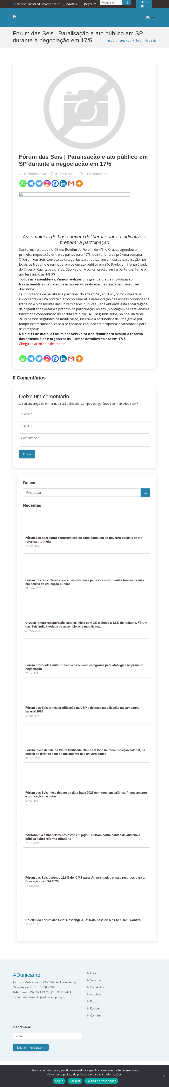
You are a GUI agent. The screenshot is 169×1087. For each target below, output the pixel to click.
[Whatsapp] (23, 183)
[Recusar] (164, 1076)
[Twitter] (39, 183)
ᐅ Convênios (95, 987)
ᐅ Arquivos (94, 994)
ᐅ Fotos (92, 1001)
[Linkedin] (63, 183)
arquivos (125, 40)
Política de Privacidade (101, 1080)
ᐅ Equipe (93, 1008)
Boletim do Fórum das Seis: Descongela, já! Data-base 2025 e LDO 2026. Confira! (83, 920)
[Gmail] (71, 183)
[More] (79, 183)
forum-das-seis (146, 40)
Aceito (59, 1080)
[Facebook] (55, 183)
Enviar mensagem (31, 1047)
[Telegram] (31, 183)
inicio (111, 40)
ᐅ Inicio (92, 973)
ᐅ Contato (94, 1015)
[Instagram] (47, 183)
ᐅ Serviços (94, 980)
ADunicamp (26, 975)
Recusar (75, 1080)
